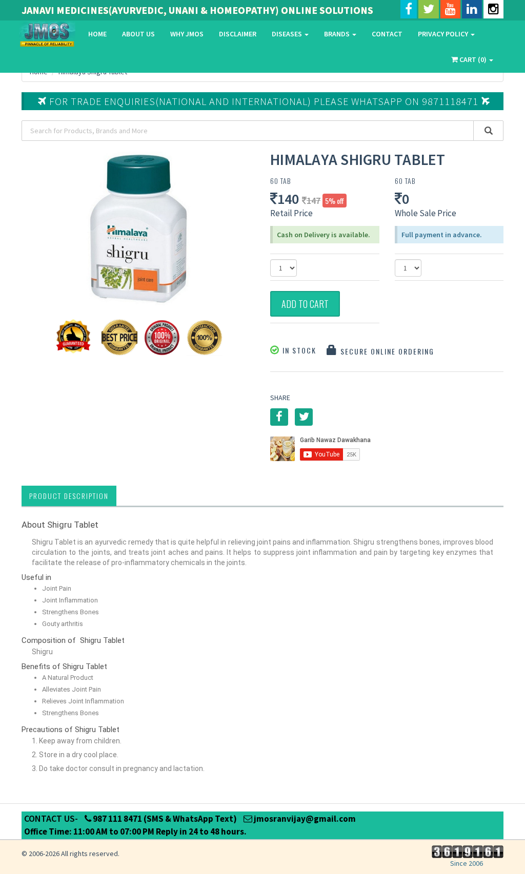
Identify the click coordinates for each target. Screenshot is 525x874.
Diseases (288, 33)
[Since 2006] (466, 851)
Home (97, 33)
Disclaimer (237, 33)
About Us (138, 33)
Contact (387, 33)
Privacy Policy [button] (444, 33)
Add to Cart (305, 303)
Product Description (69, 495)
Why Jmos (187, 33)
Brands (337, 33)
